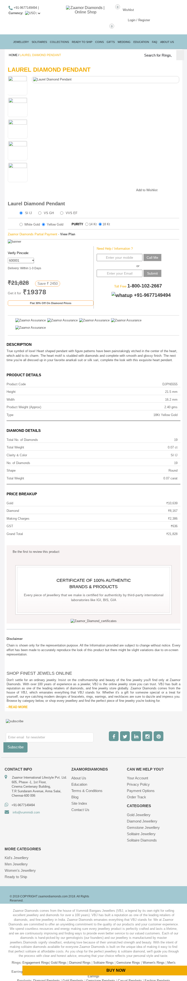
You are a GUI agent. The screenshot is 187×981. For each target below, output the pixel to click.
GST (10, 526)
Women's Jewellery (20, 870)
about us (167, 41)
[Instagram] (147, 736)
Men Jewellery (16, 864)
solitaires (39, 41)
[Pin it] (127, 189)
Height (11, 392)
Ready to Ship (82, 41)
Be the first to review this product (36, 552)
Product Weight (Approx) (24, 407)
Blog (74, 797)
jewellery (21, 41)
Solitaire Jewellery (141, 834)
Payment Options (141, 791)
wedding (124, 41)
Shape (11, 470)
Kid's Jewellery (16, 858)
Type (10, 415)
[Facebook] (114, 736)
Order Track (136, 797)
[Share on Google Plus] (108, 189)
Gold (10, 503)
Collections (59, 41)
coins (99, 41)
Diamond (13, 511)
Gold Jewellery (138, 815)
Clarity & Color (17, 455)
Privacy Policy (138, 784)
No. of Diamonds (18, 463)
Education (79, 784)
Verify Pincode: (18, 253)
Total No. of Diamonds (22, 440)
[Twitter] (125, 736)
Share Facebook (98, 189)
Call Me (152, 257)
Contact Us (80, 810)
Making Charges (18, 518)
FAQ (154, 41)
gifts (111, 41)
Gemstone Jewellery (143, 827)
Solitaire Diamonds (142, 840)
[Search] (180, 55)
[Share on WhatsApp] (118, 189)
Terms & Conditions (87, 791)
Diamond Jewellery (142, 821)
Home (13, 55)
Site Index (79, 803)
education (141, 41)
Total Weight (15, 447)
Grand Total (15, 534)
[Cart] (103, 28)
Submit (152, 273)
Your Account (137, 778)
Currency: (16, 13)
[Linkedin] (136, 736)
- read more (17, 707)
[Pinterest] (158, 736)
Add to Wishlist (147, 190)
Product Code (16, 384)
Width (11, 399)
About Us (78, 778)
